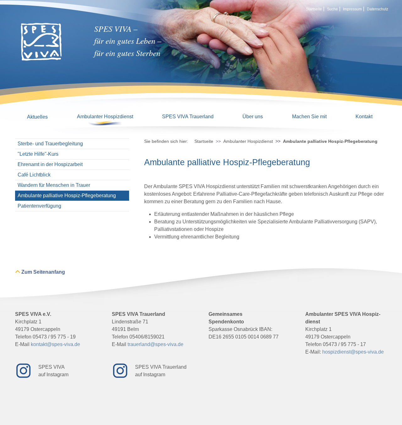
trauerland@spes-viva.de (155, 344)
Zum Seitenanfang (43, 272)
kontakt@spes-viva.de (55, 344)
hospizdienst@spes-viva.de (353, 352)
